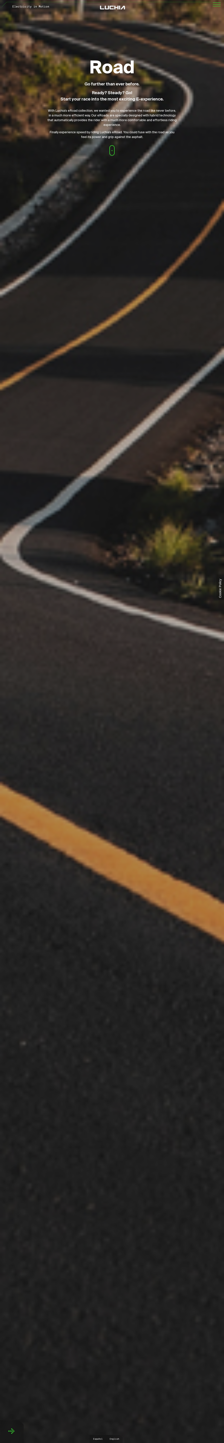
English (114, 1439)
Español (98, 1439)
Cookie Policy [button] (220, 588)
